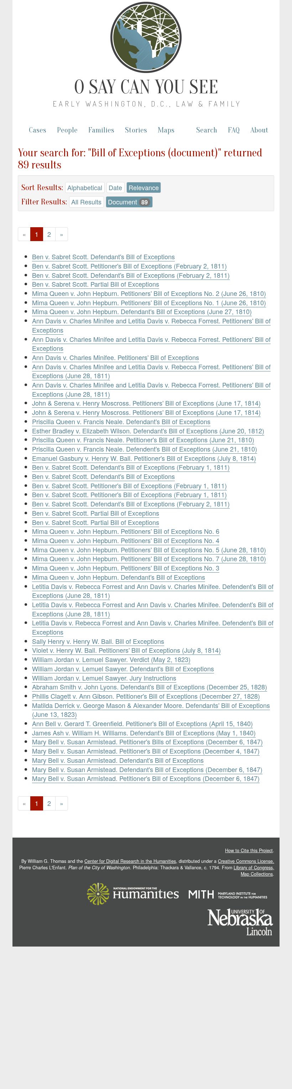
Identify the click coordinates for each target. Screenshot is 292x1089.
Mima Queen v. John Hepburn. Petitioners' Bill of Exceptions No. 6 (125, 531)
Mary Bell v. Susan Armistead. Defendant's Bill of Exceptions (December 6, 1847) (147, 769)
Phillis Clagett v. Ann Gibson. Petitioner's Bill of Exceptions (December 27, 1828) (146, 695)
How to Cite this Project (249, 850)
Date (115, 187)
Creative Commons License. (246, 861)
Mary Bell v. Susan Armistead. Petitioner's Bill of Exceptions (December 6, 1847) (146, 778)
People (67, 130)
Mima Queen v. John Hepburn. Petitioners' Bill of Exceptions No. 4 (125, 540)
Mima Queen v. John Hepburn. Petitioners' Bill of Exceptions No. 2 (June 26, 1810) (149, 293)
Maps (166, 130)
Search (206, 130)
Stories (136, 130)
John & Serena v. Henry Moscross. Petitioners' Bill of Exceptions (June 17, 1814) (146, 402)
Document (128, 201)
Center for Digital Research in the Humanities (130, 861)
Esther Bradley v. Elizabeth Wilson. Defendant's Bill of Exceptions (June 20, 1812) (148, 430)
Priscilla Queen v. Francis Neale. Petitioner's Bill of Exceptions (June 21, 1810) (143, 439)
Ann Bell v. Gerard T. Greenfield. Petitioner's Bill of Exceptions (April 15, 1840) (142, 723)
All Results (86, 201)
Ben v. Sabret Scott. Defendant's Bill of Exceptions (103, 256)
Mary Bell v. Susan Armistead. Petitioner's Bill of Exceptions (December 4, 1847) (146, 750)
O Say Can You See (146, 87)
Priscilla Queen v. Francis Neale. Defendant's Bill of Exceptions (121, 421)
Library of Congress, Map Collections (254, 870)
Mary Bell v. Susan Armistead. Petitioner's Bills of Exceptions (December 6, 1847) (147, 741)
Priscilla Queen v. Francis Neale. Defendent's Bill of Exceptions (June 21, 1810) (144, 448)
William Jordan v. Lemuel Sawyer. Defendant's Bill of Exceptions (123, 668)
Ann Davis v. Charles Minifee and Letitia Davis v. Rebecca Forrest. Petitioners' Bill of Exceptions (151, 325)
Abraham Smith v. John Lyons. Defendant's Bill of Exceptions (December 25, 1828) (149, 686)
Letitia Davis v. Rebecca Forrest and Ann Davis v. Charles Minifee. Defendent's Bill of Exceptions (152, 627)
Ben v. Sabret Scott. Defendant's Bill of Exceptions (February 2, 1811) (131, 275)
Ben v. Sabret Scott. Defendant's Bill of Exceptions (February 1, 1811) (131, 466)
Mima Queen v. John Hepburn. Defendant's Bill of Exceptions (118, 577)
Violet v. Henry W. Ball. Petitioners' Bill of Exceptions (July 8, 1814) (126, 650)
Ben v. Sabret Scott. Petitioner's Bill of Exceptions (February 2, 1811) (129, 265)
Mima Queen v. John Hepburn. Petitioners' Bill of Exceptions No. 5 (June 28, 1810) (149, 549)
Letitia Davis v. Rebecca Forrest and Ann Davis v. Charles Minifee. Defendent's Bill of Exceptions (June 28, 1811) (152, 591)
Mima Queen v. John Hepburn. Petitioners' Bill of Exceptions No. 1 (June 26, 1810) (149, 302)
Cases (37, 130)
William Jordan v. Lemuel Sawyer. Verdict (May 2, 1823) (111, 659)
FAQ (234, 130)
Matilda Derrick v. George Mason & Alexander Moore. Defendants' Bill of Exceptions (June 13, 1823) (151, 709)
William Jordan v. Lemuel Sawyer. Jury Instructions (104, 677)
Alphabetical (84, 187)
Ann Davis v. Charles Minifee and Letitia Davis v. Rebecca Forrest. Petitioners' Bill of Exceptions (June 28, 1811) (151, 371)
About (259, 130)
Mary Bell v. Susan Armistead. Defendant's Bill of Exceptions (118, 760)
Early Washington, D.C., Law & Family (147, 103)
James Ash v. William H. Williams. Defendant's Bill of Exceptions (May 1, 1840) (144, 732)
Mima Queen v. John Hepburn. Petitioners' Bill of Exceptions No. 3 (125, 567)
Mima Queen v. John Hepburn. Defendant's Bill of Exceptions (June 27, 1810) (142, 311)
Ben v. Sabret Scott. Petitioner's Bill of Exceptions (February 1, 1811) (129, 485)
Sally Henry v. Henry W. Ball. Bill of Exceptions (98, 641)
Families (101, 130)
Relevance (144, 187)
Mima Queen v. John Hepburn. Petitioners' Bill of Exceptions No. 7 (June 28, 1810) (149, 558)
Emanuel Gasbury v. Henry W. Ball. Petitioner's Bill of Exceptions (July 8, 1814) (144, 458)
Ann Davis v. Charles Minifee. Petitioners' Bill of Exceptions (115, 357)
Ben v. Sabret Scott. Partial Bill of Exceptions (95, 283)
